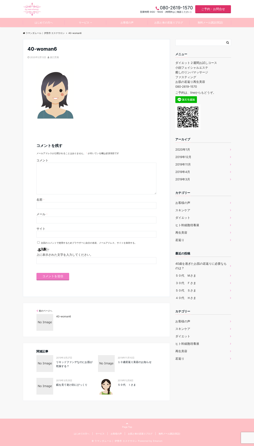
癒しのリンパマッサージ (191, 72)
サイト (40, 228)
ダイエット (182, 217)
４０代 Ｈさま (185, 298)
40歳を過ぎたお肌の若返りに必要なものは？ (201, 266)
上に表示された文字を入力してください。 (64, 255)
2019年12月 (183, 157)
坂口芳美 (54, 57)
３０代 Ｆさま (185, 283)
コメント (42, 160)
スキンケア (182, 210)
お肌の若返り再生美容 (190, 82)
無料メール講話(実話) (210, 22)
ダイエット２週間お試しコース (196, 63)
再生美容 (181, 232)
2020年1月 (182, 149)
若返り (179, 240)
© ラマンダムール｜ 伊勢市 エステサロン (114, 440)
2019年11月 (183, 164)
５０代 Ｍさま (185, 275)
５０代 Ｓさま (185, 290)
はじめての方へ (44, 22)
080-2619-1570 (186, 86)
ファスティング (185, 77)
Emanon (158, 440)
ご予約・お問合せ (213, 9)
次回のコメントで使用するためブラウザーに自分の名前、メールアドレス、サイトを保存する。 (89, 242)
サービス (84, 22)
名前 (40, 199)
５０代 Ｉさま (127, 384)
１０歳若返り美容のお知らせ (135, 362)
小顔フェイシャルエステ (191, 67)
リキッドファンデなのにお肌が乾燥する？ (74, 364)
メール (41, 214)
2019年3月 (182, 179)
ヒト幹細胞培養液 (187, 225)
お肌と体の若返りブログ (168, 22)
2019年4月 (182, 172)
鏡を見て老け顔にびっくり (71, 384)
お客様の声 (127, 22)
